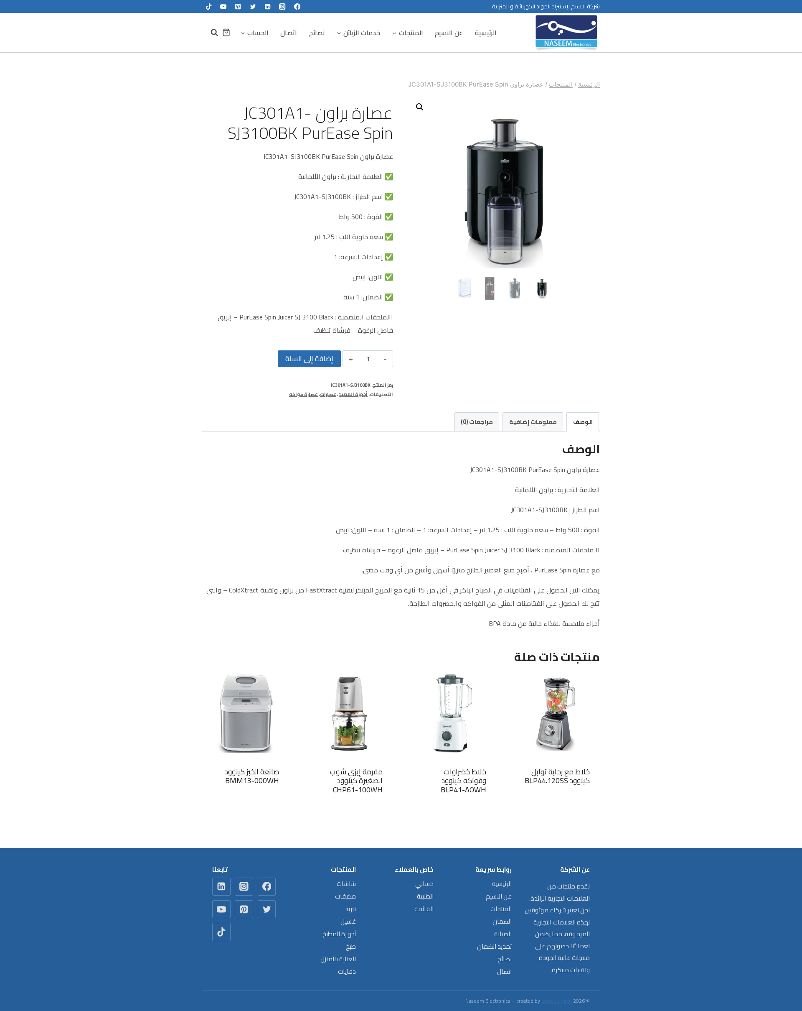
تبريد (350, 909)
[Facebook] (297, 6)
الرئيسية (486, 32)
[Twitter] (252, 6)
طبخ (351, 946)
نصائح (317, 32)
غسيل (348, 921)
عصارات (328, 394)
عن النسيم (449, 32)
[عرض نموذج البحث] (210, 32)
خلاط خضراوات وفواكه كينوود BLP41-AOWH (463, 781)
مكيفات (345, 896)
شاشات (346, 884)
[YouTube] (223, 6)
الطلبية (425, 896)
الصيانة (503, 934)
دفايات (347, 971)
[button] (419, 107)
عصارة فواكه (303, 394)
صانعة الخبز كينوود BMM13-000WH (252, 776)
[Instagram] (282, 6)
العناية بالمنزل (338, 959)
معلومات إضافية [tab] (533, 421)
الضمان (502, 921)
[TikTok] (208, 6)
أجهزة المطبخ (353, 394)
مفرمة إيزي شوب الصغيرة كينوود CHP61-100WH (356, 781)
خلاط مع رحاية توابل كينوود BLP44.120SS (557, 776)
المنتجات (501, 909)
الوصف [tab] (583, 421)
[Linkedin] (267, 6)
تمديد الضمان (494, 946)
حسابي (424, 884)
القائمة (424, 909)
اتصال (288, 32)
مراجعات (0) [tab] (477, 421)
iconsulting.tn (556, 1001)
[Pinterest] (238, 6)
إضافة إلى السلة (309, 358)
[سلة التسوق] (226, 32)
